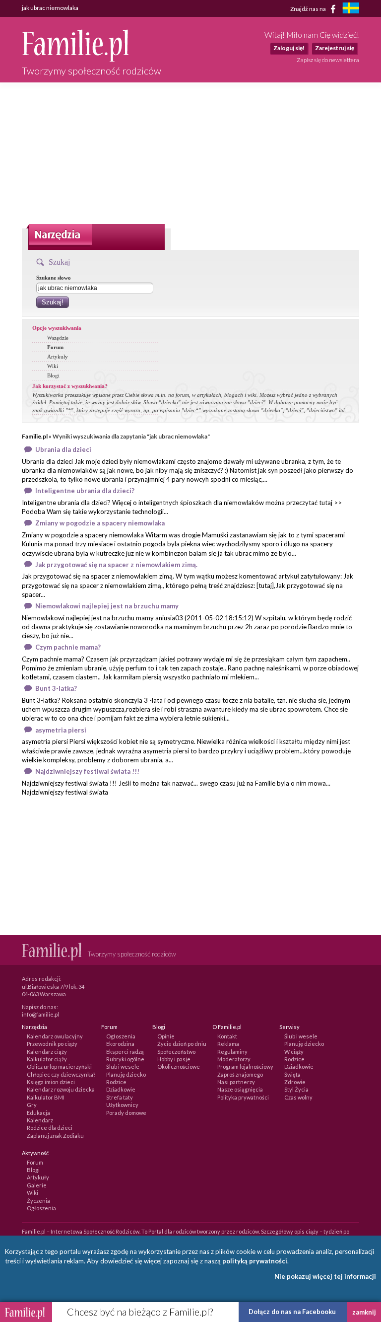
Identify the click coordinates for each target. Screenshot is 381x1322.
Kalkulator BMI (45, 1097)
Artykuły (57, 357)
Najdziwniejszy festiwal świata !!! (87, 771)
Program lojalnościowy (245, 1066)
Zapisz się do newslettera (328, 60)
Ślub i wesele (122, 1066)
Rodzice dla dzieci (49, 1127)
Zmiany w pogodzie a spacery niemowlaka (100, 523)
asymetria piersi (60, 730)
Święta (292, 1074)
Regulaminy (232, 1051)
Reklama (228, 1043)
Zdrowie (295, 1082)
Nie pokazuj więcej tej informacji (325, 1276)
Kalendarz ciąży (47, 1051)
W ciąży (294, 1051)
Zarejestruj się (334, 48)
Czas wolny (298, 1097)
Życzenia (38, 1200)
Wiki (52, 366)
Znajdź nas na (308, 8)
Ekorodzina (120, 1043)
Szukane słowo (53, 278)
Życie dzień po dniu (181, 1043)
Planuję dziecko (126, 1074)
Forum (55, 347)
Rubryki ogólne (125, 1059)
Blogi (53, 375)
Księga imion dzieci (51, 1082)
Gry (32, 1105)
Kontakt (227, 1036)
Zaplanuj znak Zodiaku (55, 1135)
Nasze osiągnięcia (240, 1089)
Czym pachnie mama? (68, 647)
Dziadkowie (120, 1089)
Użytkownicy (122, 1105)
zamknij (364, 1312)
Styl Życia (296, 1089)
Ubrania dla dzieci (63, 449)
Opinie (166, 1036)
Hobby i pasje (173, 1059)
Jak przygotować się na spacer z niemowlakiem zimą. (116, 565)
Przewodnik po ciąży (52, 1043)
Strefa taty (119, 1097)
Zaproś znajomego (240, 1074)
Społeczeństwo (176, 1051)
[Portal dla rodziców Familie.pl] (75, 59)
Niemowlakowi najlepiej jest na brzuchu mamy (107, 606)
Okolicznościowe (178, 1066)
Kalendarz (40, 1120)
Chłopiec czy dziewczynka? (61, 1074)
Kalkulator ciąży (47, 1059)
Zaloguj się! (289, 48)
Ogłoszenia (120, 1036)
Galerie (37, 1185)
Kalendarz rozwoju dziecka (61, 1089)
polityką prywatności (254, 1261)
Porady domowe (126, 1112)
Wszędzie (57, 338)
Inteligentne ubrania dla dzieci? (84, 491)
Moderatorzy (234, 1059)
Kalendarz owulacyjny (55, 1036)
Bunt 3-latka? (56, 688)
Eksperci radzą (125, 1051)
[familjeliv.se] (350, 9)
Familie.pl (35, 436)
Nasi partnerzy (236, 1082)
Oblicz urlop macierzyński (59, 1066)
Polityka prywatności (243, 1097)
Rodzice (116, 1082)
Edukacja (38, 1112)
